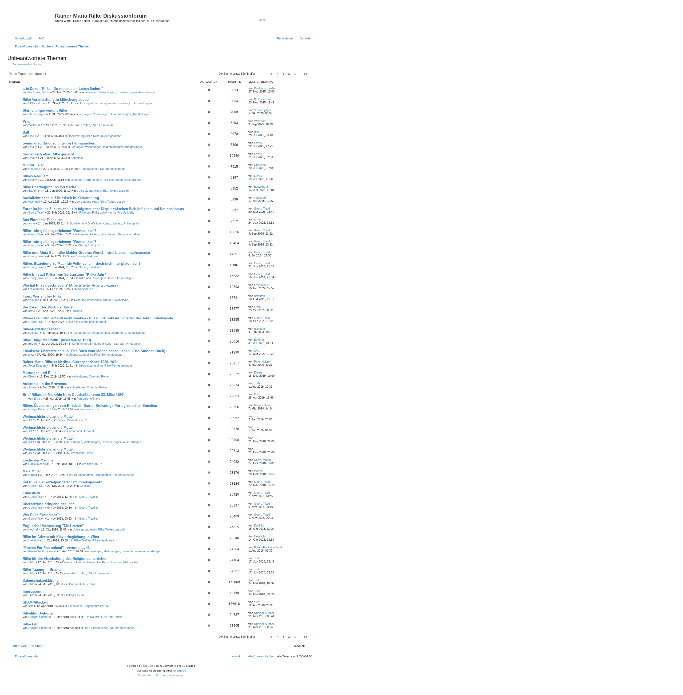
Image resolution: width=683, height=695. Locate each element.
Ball (26, 132)
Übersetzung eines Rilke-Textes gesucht (94, 136)
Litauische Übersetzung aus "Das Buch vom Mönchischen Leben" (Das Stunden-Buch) (94, 351)
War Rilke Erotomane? (41, 515)
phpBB (147, 665)
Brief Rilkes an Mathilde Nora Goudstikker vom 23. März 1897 (73, 395)
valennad (34, 201)
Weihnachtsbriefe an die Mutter (48, 417)
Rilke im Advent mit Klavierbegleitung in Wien (61, 537)
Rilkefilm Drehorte (38, 613)
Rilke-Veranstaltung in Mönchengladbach (56, 100)
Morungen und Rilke (39, 373)
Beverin (33, 343)
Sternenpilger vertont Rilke (45, 111)
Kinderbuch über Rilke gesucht (48, 154)
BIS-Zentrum (36, 103)
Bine (31, 136)
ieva (31, 354)
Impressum (32, 591)
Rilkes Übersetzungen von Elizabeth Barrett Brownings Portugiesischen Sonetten (90, 406)
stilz (30, 606)
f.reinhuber (35, 289)
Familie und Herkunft (92, 321)
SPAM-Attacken (35, 602)
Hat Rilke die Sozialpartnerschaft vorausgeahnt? (62, 482)
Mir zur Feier (33, 165)
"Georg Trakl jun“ (89, 245)
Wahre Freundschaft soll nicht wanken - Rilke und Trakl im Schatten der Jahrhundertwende (98, 318)
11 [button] (305, 73)
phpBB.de (179, 670)
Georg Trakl (36, 212)
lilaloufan (33, 300)
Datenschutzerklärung (41, 580)
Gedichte (76, 310)
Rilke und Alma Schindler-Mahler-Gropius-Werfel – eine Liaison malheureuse (86, 253)
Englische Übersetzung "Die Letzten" (53, 526)
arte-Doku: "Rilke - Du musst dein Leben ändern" (63, 89)
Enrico (38, 398)
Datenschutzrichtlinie (82, 584)
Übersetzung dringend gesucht (48, 504)
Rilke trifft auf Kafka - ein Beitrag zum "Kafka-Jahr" (64, 274)
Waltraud (34, 125)
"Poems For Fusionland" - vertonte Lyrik (56, 548)
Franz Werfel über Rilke (42, 296)
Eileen (32, 376)
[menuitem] (39, 38)
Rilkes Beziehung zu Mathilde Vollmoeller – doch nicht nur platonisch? (82, 264)
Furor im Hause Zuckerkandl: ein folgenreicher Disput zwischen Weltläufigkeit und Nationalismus (103, 209)
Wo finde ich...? (87, 289)
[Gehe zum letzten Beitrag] (277, 88)
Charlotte (34, 168)
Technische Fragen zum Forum (88, 606)
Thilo (31, 562)
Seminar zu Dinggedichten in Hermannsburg (60, 143)
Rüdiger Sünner (38, 616)
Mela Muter (32, 471)
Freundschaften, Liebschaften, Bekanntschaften (109, 234)
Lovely (32, 146)
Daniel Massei (37, 463)
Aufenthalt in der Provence (45, 384)
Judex (32, 387)
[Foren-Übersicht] (32, 20)
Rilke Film (31, 624)
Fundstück (31, 493)
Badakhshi (35, 190)
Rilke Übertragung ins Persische (49, 187)
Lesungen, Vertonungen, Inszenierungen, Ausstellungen (120, 92)
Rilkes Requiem (36, 176)
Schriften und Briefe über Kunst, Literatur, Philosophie (104, 223)
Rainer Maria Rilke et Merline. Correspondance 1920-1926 (70, 362)
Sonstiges (77, 157)
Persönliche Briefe (88, 398)
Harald (32, 474)
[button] (262, 74)
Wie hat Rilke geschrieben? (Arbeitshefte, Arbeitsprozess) (70, 285)
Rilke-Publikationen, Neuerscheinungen (99, 168)
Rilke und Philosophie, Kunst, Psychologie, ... (108, 212)
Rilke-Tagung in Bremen (42, 570)
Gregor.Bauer (37, 409)
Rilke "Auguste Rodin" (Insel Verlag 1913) (57, 340)
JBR (31, 420)
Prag (26, 121)
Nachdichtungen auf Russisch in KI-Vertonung (61, 198)
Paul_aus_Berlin (38, 92)
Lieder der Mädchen (39, 460)
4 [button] (289, 73)
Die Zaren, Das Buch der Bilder (48, 307)
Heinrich (33, 540)
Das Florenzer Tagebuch (43, 220)
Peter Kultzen (37, 365)
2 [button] (277, 73)
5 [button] (295, 73)
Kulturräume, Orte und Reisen (91, 376)
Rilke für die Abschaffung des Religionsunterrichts (64, 559)
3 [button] (283, 73)
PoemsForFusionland (42, 551)
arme (31, 223)
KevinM (33, 529)
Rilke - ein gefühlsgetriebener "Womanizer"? (59, 231)
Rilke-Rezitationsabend (42, 329)
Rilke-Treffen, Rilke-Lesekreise (93, 125)
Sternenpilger (36, 114)
